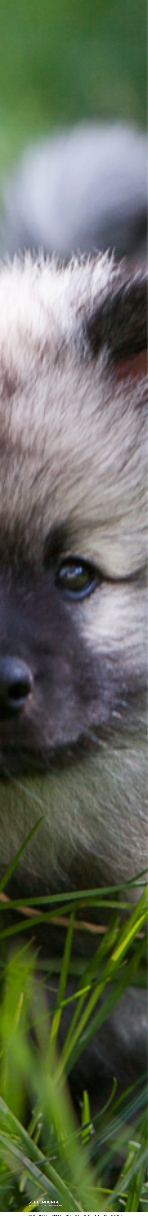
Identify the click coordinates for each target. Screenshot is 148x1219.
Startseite (31, 1215)
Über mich (97, 1215)
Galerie (68, 1215)
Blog (105, 1215)
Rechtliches (115, 1215)
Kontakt (87, 1215)
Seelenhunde (44, 1202)
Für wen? (78, 1215)
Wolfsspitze (43, 1215)
